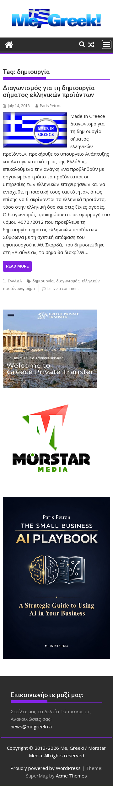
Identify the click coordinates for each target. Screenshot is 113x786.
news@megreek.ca (31, 726)
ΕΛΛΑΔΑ (15, 281)
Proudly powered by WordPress (45, 768)
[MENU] (106, 44)
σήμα (30, 288)
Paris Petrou (51, 105)
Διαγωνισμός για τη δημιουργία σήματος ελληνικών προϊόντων (48, 91)
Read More (17, 266)
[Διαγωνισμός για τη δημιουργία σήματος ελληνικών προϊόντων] (35, 116)
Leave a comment (63, 288)
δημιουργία (43, 281)
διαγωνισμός (67, 281)
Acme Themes (71, 775)
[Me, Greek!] (9, 44)
